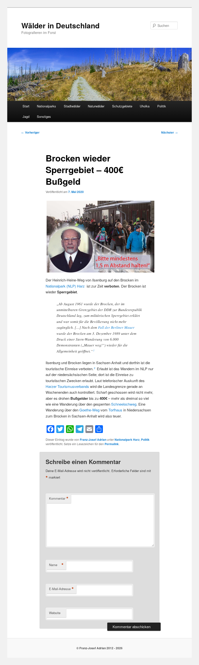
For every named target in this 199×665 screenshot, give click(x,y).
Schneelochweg (123, 404)
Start (26, 106)
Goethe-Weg (89, 409)
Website (54, 612)
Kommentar (58, 498)
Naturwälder (96, 106)
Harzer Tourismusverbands (67, 386)
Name (56, 565)
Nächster (169, 132)
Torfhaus (115, 409)
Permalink (112, 444)
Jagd (26, 116)
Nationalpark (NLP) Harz (65, 285)
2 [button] (94, 368)
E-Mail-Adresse (61, 589)
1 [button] (93, 350)
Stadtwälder (72, 106)
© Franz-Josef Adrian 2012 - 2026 (99, 648)
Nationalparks (46, 106)
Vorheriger (30, 132)
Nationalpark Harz (127, 439)
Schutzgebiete (122, 106)
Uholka (144, 106)
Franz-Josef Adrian (93, 439)
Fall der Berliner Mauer (116, 327)
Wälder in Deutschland (60, 25)
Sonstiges (44, 116)
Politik (161, 106)
